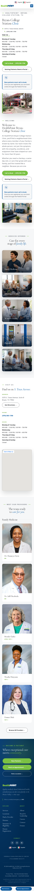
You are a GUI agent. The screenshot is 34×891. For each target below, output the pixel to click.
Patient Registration (7, 830)
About (22, 810)
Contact (22, 822)
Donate (22, 826)
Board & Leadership (23, 815)
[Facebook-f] (12, 843)
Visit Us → (6, 35)
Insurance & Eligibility (7, 825)
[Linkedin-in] (22, 843)
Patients (5, 820)
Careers (22, 819)
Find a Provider (8, 817)
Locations (6, 814)
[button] (31, 5)
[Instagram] (17, 843)
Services (5, 810)
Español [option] (28, 2)
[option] (26, 2)
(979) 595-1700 (11, 31)
